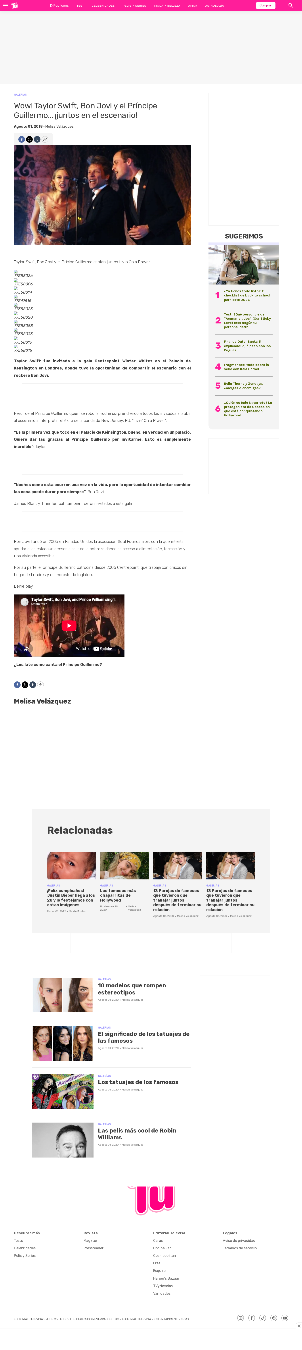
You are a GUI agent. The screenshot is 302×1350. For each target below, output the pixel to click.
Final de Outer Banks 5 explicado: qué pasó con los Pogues (247, 345)
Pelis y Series (134, 6)
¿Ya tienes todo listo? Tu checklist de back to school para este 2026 (247, 295)
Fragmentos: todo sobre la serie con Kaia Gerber (246, 367)
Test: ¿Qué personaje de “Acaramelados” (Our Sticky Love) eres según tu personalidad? (247, 320)
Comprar (266, 5)
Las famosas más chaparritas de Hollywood (118, 895)
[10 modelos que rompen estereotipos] (63, 995)
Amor (192, 6)
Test (80, 6)
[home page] (14, 5)
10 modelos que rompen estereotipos (132, 989)
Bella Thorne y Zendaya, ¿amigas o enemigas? (243, 385)
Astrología (214, 6)
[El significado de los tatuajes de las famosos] (63, 1043)
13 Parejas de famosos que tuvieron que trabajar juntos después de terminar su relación (177, 900)
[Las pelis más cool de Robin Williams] (63, 1140)
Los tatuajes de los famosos (138, 1082)
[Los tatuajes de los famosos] (63, 1091)
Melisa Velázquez (59, 126)
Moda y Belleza (167, 6)
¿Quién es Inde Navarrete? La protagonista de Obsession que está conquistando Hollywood (248, 408)
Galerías (20, 94)
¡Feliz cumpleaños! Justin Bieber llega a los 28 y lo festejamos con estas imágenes (71, 898)
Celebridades (103, 6)
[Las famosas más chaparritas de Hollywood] (124, 865)
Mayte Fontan (77, 911)
